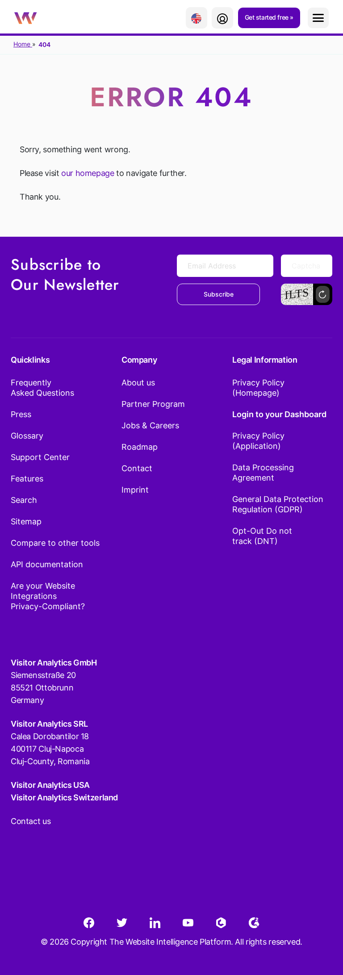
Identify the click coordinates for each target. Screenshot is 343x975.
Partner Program (153, 404)
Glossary (27, 435)
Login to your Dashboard (279, 414)
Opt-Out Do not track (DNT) (262, 536)
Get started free (267, 17)
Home (22, 44)
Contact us (30, 821)
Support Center (40, 457)
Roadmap (139, 447)
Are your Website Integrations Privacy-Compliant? (48, 596)
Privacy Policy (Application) (258, 441)
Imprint (135, 489)
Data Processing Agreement (263, 472)
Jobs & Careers (150, 425)
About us (138, 382)
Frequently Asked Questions (42, 388)
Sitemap (26, 521)
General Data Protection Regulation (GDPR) (277, 504)
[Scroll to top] (320, 924)
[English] (196, 18)
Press (21, 414)
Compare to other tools (55, 543)
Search (24, 500)
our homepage (87, 173)
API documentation (47, 564)
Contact (136, 468)
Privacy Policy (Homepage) (258, 388)
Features (27, 478)
